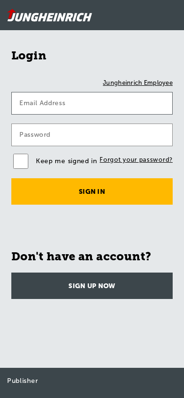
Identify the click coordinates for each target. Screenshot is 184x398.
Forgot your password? (136, 159)
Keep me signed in (66, 161)
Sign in (92, 192)
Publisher (22, 381)
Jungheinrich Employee (138, 82)
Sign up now (91, 286)
